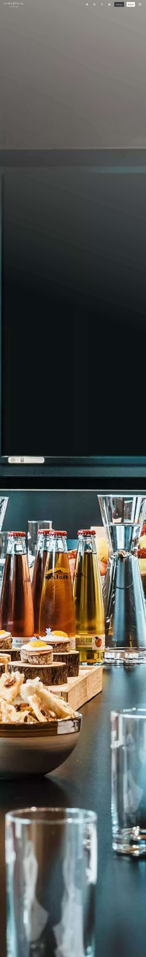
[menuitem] (14, 4)
